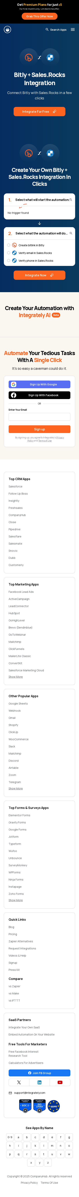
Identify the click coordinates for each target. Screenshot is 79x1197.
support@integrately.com (29, 1093)
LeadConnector (19, 606)
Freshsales (16, 508)
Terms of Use (45, 440)
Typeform (15, 844)
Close (12, 522)
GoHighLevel (17, 620)
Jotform (14, 836)
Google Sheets (18, 703)
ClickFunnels (16, 649)
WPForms (15, 872)
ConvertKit (15, 663)
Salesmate (15, 543)
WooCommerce (19, 739)
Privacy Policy (29, 1182)
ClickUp (13, 732)
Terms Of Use (49, 1182)
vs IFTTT (14, 1000)
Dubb (12, 558)
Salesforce (15, 486)
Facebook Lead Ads (21, 592)
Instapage (15, 886)
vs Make (14, 993)
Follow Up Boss (18, 493)
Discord (14, 760)
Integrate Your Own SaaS (24, 1027)
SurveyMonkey (18, 865)
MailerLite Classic (20, 656)
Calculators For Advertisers (26, 1063)
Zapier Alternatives (21, 941)
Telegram (15, 782)
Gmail (12, 718)
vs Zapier (14, 986)
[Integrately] (8, 29)
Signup (13, 962)
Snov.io (13, 550)
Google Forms (17, 829)
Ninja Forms (16, 879)
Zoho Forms (16, 894)
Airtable (14, 768)
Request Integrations (22, 948)
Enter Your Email (18, 409)
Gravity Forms (17, 822)
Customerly (16, 565)
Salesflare (15, 536)
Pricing (13, 934)
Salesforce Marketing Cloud (26, 670)
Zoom (12, 775)
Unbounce (15, 858)
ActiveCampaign (19, 599)
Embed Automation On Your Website (32, 1034)
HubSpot (14, 613)
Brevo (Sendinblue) (21, 627)
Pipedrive (15, 529)
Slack (12, 746)
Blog (11, 927)
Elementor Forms (19, 815)
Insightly (14, 500)
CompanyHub (17, 515)
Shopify (13, 725)
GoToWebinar (17, 634)
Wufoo (13, 851)
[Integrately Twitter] (19, 1082)
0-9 (10, 1137)
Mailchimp (15, 642)
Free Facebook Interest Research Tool (24, 1053)
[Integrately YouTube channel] (60, 1082)
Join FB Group (42, 1073)
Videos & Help (17, 955)
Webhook (15, 710)
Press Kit (14, 970)
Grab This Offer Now (39, 16)
